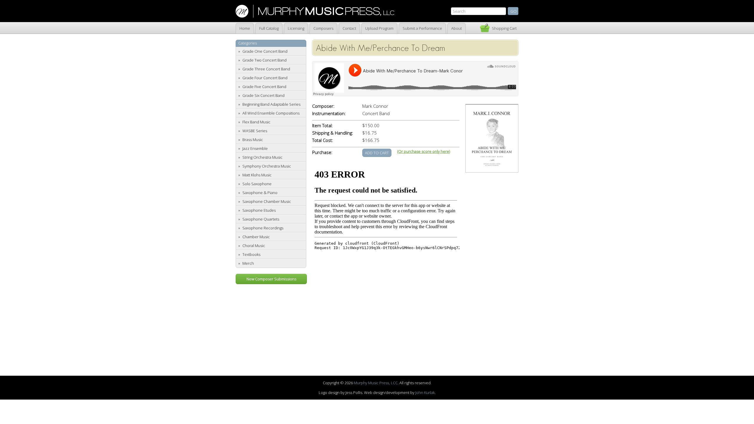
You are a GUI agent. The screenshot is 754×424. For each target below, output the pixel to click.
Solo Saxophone (257, 183)
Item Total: (322, 125)
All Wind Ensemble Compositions (271, 113)
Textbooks (251, 254)
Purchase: (322, 152)
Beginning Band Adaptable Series (271, 104)
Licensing (296, 28)
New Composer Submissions (271, 278)
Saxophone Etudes (259, 210)
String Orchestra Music (262, 157)
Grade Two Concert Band (264, 60)
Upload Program (379, 28)
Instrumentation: (329, 113)
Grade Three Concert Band (266, 69)
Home (244, 28)
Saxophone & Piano (259, 192)
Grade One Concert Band (264, 51)
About (456, 28)
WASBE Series (254, 130)
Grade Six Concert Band (263, 95)
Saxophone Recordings (262, 228)
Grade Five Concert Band (264, 86)
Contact (349, 28)
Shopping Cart (504, 28)
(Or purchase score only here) (423, 151)
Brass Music (252, 139)
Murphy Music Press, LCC (376, 382)
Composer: (323, 106)
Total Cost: (322, 140)
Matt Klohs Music (257, 175)
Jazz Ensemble (255, 148)
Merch (248, 263)
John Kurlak (425, 392)
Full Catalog (269, 28)
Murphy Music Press (315, 11)
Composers (323, 28)
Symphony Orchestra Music (266, 166)
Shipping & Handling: (332, 133)
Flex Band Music (256, 122)
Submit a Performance (422, 28)
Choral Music (253, 245)
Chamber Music (256, 236)
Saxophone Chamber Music (266, 201)
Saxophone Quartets (260, 219)
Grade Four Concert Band (264, 77)
